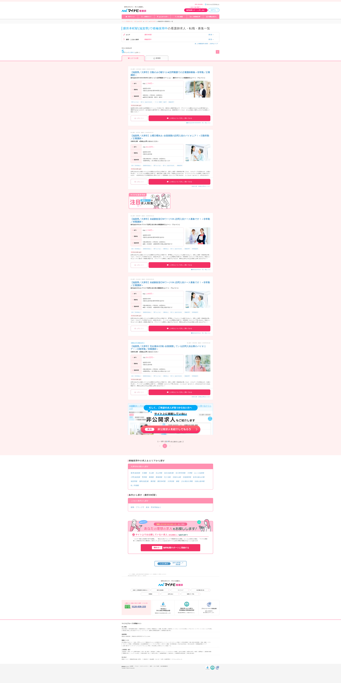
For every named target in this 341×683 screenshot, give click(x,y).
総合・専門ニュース (139, 642)
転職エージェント (161, 651)
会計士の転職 (182, 651)
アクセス (136, 666)
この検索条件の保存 (202, 43)
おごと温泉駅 (199, 473)
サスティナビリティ (144, 666)
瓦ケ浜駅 (167, 477)
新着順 (158, 58)
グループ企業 (156, 666)
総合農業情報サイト (146, 644)
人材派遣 (124, 651)
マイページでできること (213, 4)
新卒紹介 (153, 651)
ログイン (213, 10)
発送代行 (146, 659)
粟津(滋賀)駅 (135, 473)
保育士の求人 (155, 653)
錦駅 (177, 481)
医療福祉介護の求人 (166, 630)
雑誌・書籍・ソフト (206, 642)
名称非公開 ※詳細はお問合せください (201, 186)
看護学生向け (142, 628)
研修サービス (125, 659)
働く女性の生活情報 (194, 642)
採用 (151, 666)
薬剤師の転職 (208, 651)
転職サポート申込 (190, 594)
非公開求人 (131, 52)
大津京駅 (171, 481)
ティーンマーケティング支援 (172, 642)
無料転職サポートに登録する (171, 548)
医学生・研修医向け (152, 628)
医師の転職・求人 (145, 653)
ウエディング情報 (127, 644)
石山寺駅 (159, 473)
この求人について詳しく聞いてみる (180, 118)
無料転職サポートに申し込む (195, 10)
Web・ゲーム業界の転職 (134, 651)
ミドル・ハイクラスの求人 (180, 628)
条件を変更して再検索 (171, 563)
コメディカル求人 (135, 653)
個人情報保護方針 (164, 666)
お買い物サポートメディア (129, 645)
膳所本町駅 (161, 481)
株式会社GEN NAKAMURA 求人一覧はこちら (199, 122)
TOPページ (131, 16)
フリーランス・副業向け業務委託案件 (151, 630)
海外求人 (170, 628)
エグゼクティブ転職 (172, 651)
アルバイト (191, 628)
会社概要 (131, 666)
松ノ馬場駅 (135, 485)
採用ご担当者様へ (199, 4)
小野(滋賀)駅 (135, 477)
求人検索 (180, 16)
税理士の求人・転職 (192, 651)
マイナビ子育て (156, 644)
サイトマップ (180, 590)
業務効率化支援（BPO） (136, 659)
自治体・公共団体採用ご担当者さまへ (140, 590)
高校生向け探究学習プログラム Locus (141, 636)
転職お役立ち (213, 16)
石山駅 (151, 473)
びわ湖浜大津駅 (187, 481)
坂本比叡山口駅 (199, 477)
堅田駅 (144, 477)
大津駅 (190, 473)
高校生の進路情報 (126, 636)
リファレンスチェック (177, 659)
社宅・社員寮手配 (165, 659)
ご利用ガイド (147, 16)
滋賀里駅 (134, 481)
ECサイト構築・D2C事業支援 (169, 644)
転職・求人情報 (162, 628)
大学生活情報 (184, 642)
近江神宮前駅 (181, 473)
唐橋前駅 (159, 477)
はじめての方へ (163, 16)
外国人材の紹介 (190, 653)
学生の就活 (124, 628)
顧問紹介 (201, 651)
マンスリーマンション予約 (143, 645)
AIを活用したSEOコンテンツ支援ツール (161, 645)
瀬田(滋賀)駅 (144, 481)
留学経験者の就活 (133, 628)
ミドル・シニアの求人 (206, 628)
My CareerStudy (182, 644)
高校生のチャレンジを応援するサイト (155, 642)
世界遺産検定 (136, 644)
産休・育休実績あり (153, 507)
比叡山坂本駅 (200, 481)
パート (197, 628)
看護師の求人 (126, 653)
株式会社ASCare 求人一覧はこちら (201, 269)
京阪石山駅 (177, 477)
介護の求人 (171, 653)
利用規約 (150, 594)
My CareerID (191, 644)
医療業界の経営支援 (180, 653)
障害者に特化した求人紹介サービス (131, 630)
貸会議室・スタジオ (154, 659)
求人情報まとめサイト (127, 642)
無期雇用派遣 (163, 653)
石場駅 (144, 473)
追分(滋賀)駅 (169, 473)
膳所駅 (153, 481)
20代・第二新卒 (145, 651)
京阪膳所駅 (187, 477)
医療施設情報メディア (201, 644)
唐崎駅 (151, 477)
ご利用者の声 (196, 16)
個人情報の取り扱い (201, 590)
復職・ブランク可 (137, 507)
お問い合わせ (170, 594)
